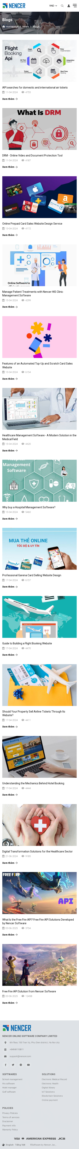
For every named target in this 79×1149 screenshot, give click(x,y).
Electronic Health (50, 1083)
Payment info (9, 1125)
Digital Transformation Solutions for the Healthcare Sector (37, 851)
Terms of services (10, 1117)
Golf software (9, 1091)
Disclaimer (7, 1121)
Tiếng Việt (20, 1144)
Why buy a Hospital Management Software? (28, 507)
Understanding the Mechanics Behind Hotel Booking (33, 783)
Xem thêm (8, 99)
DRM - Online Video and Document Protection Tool (32, 155)
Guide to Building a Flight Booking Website (27, 643)
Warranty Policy (10, 1129)
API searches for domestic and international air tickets (35, 87)
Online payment (50, 1100)
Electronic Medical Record (54, 1079)
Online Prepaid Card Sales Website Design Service (32, 223)
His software (8, 1083)
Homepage (12, 26)
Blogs (36, 26)
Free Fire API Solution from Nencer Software (29, 991)
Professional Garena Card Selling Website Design (31, 575)
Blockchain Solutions (52, 1095)
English (10, 1144)
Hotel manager (9, 1087)
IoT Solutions (48, 1091)
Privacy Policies (10, 1113)
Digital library (48, 1087)
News (25, 26)
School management (12, 1079)
